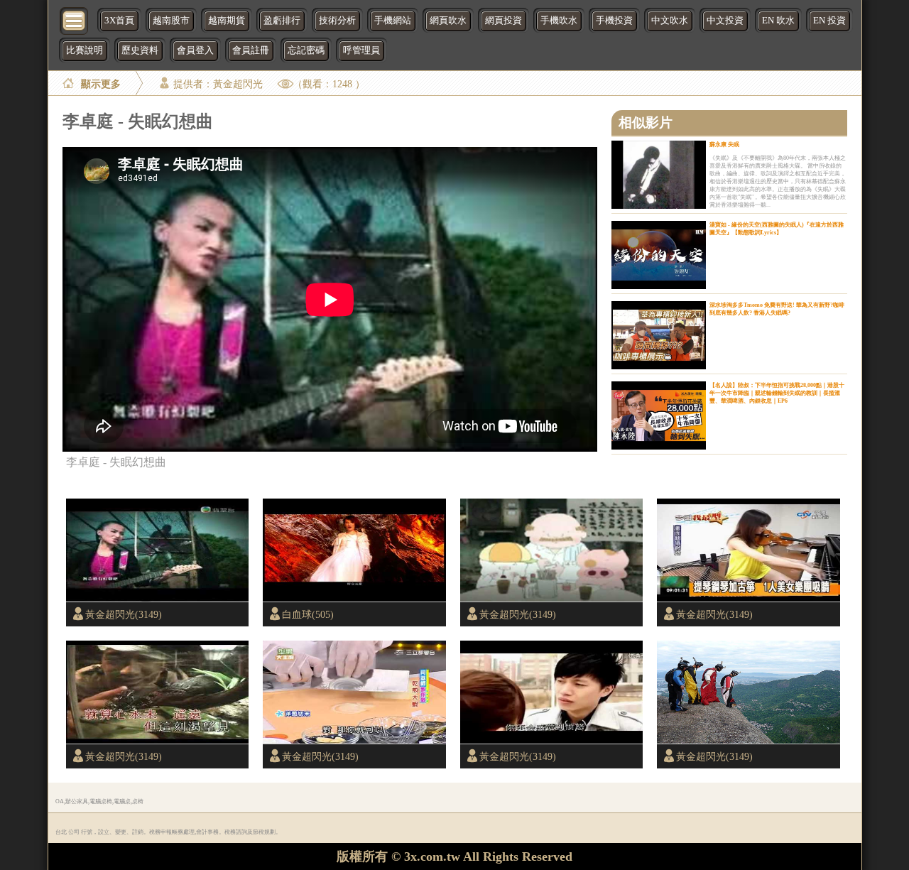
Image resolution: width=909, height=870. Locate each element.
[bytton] (74, 19)
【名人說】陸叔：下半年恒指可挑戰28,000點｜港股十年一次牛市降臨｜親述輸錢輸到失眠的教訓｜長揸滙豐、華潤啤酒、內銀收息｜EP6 (776, 393)
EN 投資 (829, 21)
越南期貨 (226, 21)
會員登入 (195, 50)
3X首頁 (119, 21)
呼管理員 (361, 50)
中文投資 (725, 21)
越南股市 (171, 21)
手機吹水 (558, 21)
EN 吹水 (778, 21)
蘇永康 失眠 (724, 144)
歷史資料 (139, 50)
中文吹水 (669, 21)
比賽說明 (84, 50)
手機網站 (392, 21)
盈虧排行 (281, 21)
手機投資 (614, 21)
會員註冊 (250, 50)
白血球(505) (308, 614)
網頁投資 (503, 21)
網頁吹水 (448, 21)
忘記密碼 (306, 50)
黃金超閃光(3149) (123, 614)
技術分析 (337, 21)
